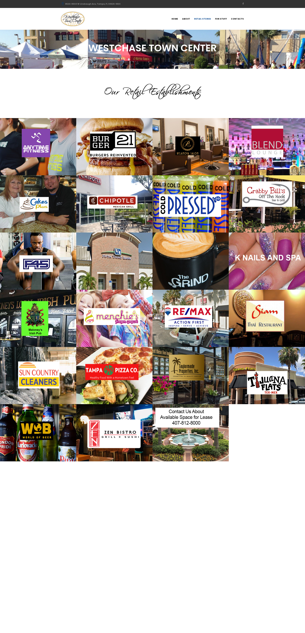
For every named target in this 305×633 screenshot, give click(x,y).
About (186, 19)
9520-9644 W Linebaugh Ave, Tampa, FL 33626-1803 (92, 4)
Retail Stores (202, 19)
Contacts (237, 19)
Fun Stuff (221, 19)
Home (175, 19)
